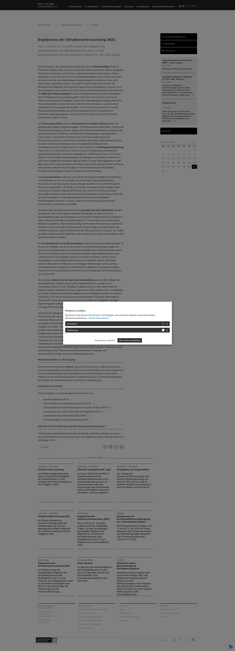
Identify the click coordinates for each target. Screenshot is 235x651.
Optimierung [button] (72, 330)
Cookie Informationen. (98, 318)
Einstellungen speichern (105, 340)
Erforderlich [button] (72, 324)
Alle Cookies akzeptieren (129, 340)
